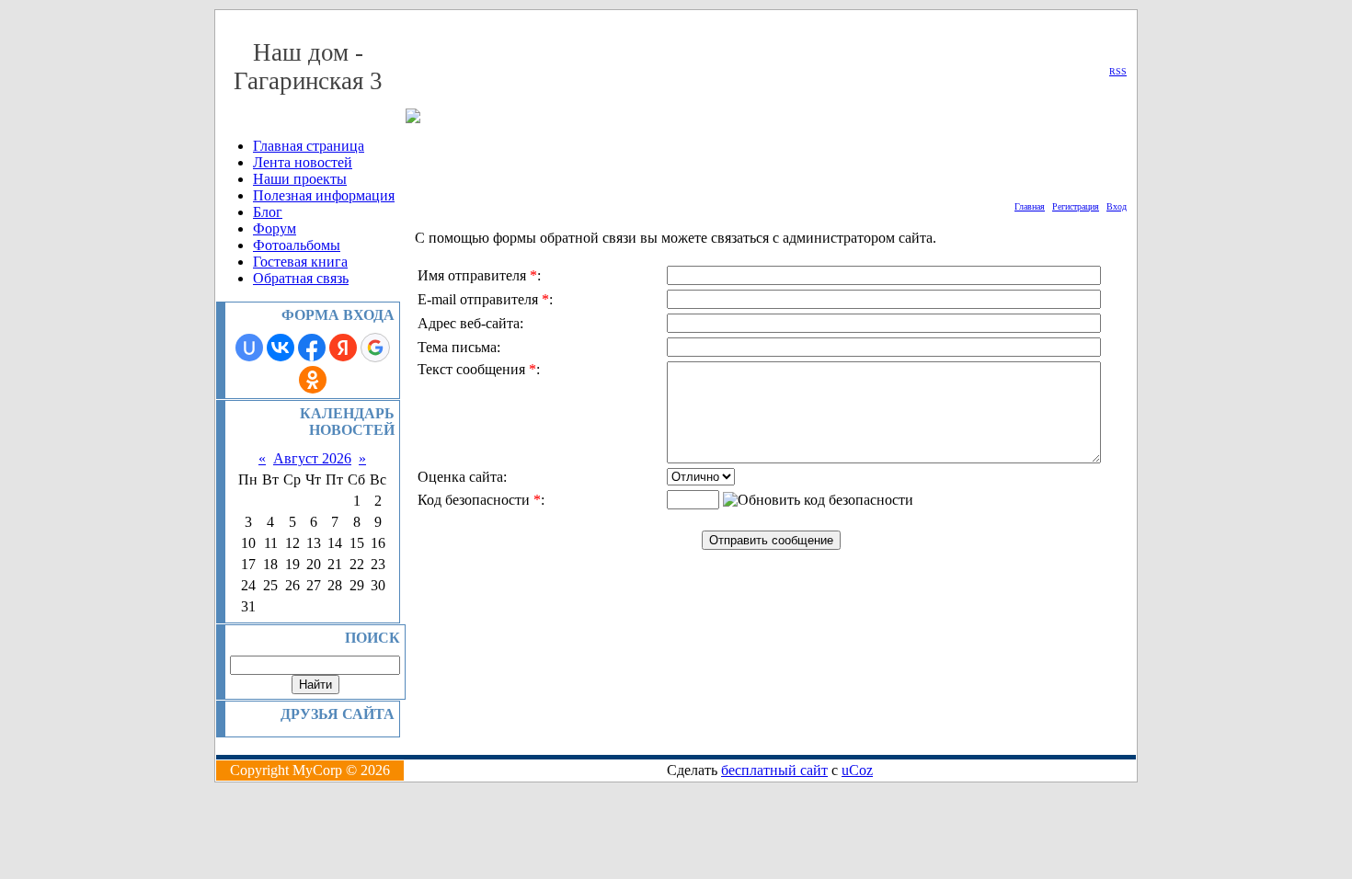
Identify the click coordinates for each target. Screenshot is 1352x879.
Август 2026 (312, 458)
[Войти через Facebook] (312, 347)
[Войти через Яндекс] (343, 347)
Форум (274, 228)
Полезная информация (324, 195)
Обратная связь (301, 278)
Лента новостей (302, 162)
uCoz (857, 770)
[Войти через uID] (249, 347)
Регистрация (1075, 206)
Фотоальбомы (296, 245)
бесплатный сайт (774, 770)
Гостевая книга (300, 261)
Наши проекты (300, 179)
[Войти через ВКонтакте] (280, 347)
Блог (267, 212)
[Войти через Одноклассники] (313, 380)
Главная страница (308, 146)
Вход (1116, 206)
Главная (1029, 206)
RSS (1118, 71)
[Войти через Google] (375, 347)
